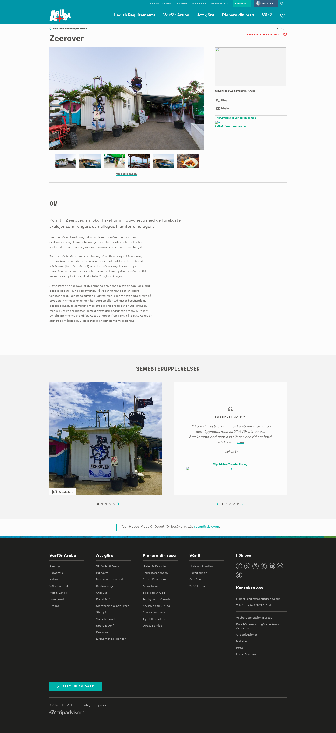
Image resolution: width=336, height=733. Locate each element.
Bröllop (54, 605)
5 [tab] (114, 504)
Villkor (71, 705)
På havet (102, 572)
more (240, 441)
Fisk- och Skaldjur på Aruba (69, 28)
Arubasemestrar (154, 612)
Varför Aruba (176, 14)
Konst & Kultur (106, 599)
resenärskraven (206, 526)
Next (118, 504)
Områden (196, 579)
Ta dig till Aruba (154, 592)
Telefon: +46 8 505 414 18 (253, 605)
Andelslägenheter (155, 579)
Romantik (56, 572)
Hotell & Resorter (155, 566)
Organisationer (246, 634)
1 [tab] (98, 504)
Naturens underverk (110, 579)
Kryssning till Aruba (156, 605)
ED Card (269, 3)
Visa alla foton (126, 173)
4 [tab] (110, 504)
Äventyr (54, 566)
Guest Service (152, 625)
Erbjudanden (161, 3)
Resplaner (103, 632)
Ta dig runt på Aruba (157, 599)
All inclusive (151, 586)
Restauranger (105, 586)
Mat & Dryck (58, 592)
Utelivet (101, 592)
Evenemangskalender (111, 638)
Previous (218, 504)
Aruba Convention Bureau (254, 617)
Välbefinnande (59, 586)
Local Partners (246, 654)
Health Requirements (134, 14)
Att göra (205, 14)
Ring (224, 100)
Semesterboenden (155, 572)
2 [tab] (102, 504)
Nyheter (199, 3)
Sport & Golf (105, 625)
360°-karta (197, 586)
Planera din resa (238, 14)
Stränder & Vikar (107, 566)
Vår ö (267, 14)
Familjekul (56, 599)
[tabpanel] (105, 438)
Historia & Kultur (201, 566)
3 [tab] (106, 504)
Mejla (225, 108)
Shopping (102, 612)
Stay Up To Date (78, 686)
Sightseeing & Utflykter (112, 605)
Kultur (53, 579)
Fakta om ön (198, 572)
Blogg (182, 3)
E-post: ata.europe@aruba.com (258, 598)
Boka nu (242, 3)
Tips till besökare (154, 619)
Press (239, 647)
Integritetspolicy (94, 705)
